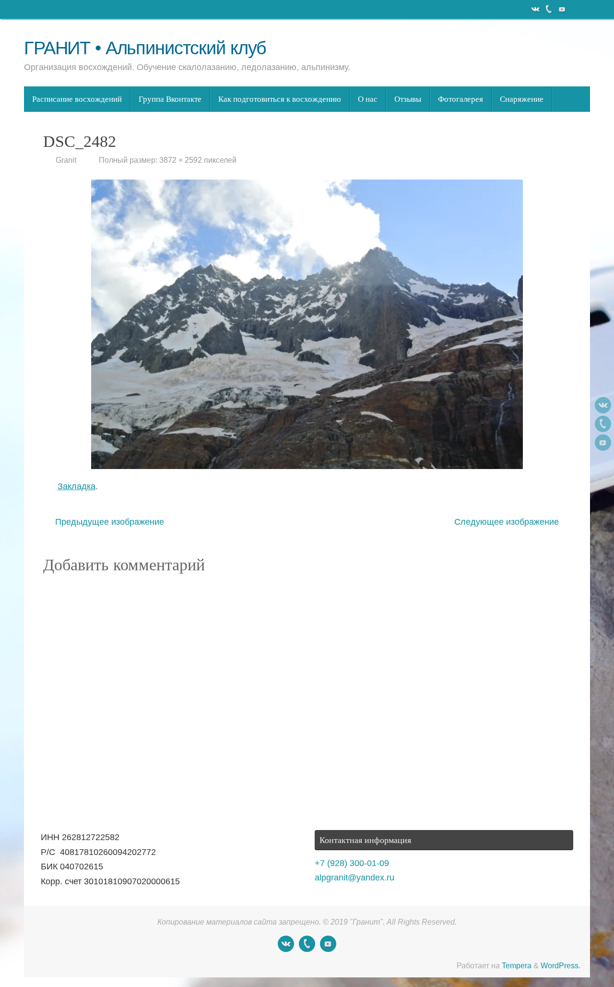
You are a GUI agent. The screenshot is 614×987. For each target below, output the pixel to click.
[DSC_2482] (307, 324)
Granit (66, 160)
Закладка (76, 486)
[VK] (534, 9)
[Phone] (548, 9)
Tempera (516, 965)
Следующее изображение (506, 522)
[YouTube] (561, 9)
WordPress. (560, 965)
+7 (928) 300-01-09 (352, 863)
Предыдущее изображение (109, 522)
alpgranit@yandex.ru (354, 877)
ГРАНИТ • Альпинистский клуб (145, 48)
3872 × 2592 (180, 160)
